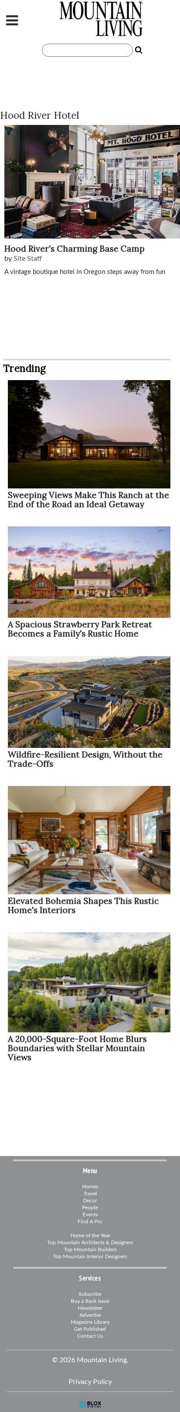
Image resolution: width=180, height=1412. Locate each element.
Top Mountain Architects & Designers (90, 1242)
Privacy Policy (90, 1381)
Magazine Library (90, 1322)
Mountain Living (103, 18)
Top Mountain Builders (90, 1249)
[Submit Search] (139, 50)
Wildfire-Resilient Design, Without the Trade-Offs (85, 759)
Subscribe (90, 1294)
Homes (90, 1186)
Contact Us (90, 1336)
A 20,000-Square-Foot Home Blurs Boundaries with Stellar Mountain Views (77, 1048)
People (90, 1207)
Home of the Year (90, 1235)
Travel (90, 1193)
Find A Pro (90, 1221)
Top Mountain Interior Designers (90, 1256)
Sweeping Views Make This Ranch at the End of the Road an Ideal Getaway (88, 499)
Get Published (90, 1329)
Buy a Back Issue (90, 1301)
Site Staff (28, 258)
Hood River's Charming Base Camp (74, 248)
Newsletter (90, 1308)
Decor (90, 1200)
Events (90, 1214)
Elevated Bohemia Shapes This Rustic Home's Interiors (83, 905)
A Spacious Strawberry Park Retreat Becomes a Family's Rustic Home (80, 629)
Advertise (90, 1315)
